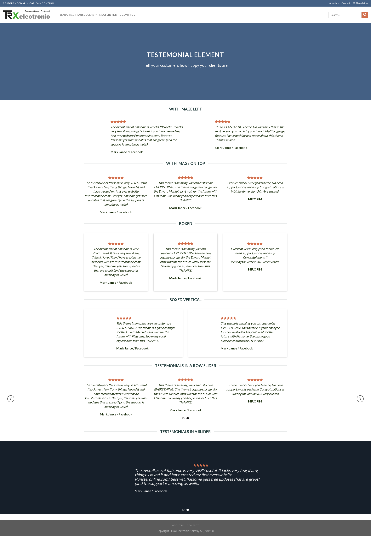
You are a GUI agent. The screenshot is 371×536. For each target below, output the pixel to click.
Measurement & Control (117, 14)
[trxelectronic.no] (28, 15)
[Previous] (10, 399)
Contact (345, 3)
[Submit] (365, 15)
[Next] (360, 399)
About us (334, 3)
